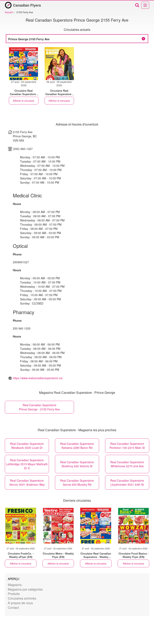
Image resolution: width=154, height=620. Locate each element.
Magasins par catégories (25, 589)
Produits (14, 593)
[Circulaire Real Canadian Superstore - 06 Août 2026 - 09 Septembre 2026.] (59, 63)
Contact (13, 607)
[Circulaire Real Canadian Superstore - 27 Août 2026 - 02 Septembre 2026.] (23, 63)
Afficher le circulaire (23, 100)
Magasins (15, 584)
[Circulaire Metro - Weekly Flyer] (58, 525)
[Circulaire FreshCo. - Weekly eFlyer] (20, 525)
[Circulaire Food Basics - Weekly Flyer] (133, 525)
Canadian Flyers (27, 5)
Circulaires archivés (22, 598)
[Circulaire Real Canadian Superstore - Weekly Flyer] (96, 525)
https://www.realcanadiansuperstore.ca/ (38, 378)
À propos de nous (20, 603)
